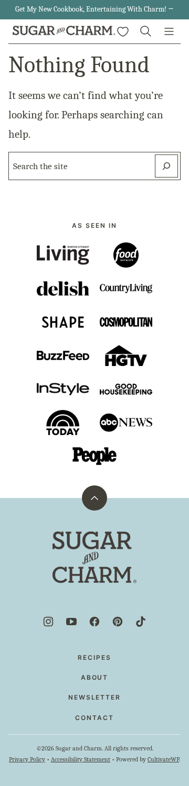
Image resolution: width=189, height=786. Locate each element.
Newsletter (94, 697)
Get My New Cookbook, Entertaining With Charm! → (94, 9)
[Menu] (169, 31)
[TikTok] (140, 621)
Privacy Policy (27, 759)
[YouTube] (71, 621)
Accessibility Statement (80, 759)
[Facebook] (94, 621)
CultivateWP (163, 759)
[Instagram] (48, 621)
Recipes (94, 657)
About (95, 677)
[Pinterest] (117, 621)
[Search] (146, 31)
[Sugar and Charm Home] (64, 31)
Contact (94, 718)
